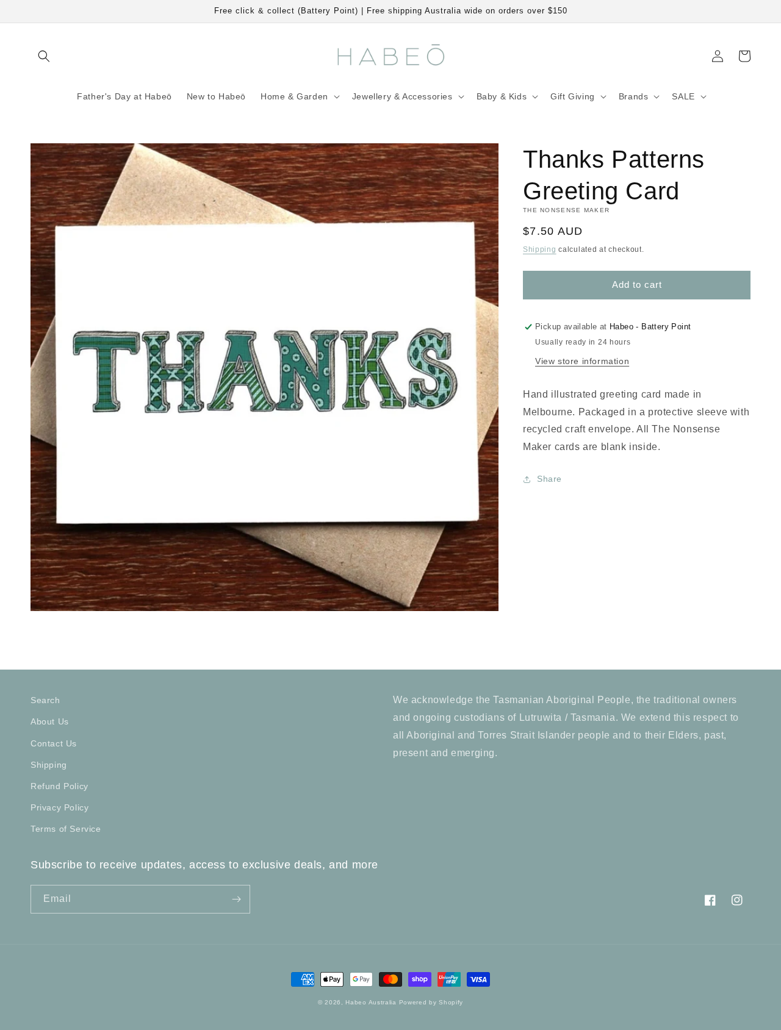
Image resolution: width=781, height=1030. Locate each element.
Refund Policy (59, 786)
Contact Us (54, 743)
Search (45, 700)
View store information (582, 361)
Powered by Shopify (431, 1002)
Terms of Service (66, 829)
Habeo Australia (371, 1002)
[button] (44, 56)
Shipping (539, 249)
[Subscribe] (236, 899)
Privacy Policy (59, 807)
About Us (50, 721)
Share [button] (549, 479)
